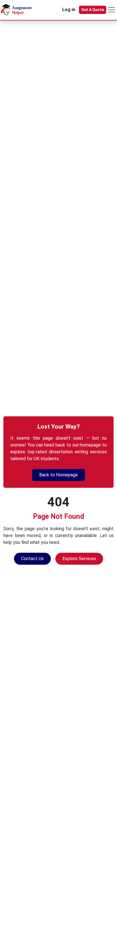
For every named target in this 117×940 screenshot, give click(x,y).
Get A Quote (92, 9)
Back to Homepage (58, 475)
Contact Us (32, 558)
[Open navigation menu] (111, 9)
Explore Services (79, 558)
